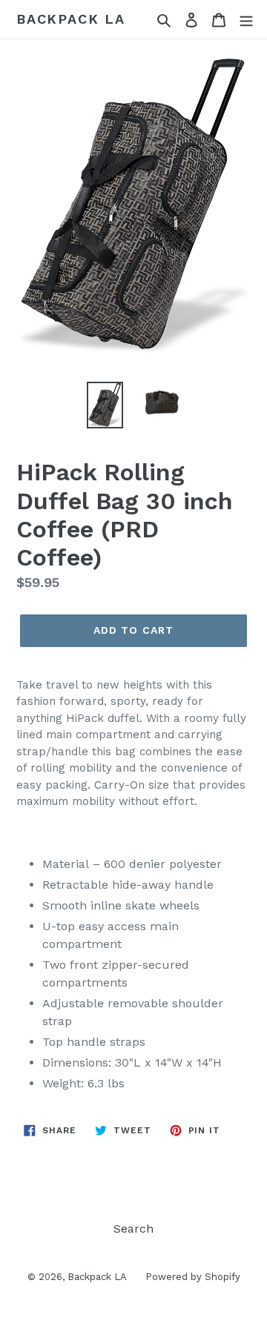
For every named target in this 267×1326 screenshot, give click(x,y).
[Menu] (246, 19)
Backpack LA (70, 19)
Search (133, 1228)
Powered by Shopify (192, 1276)
